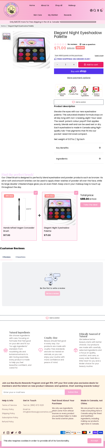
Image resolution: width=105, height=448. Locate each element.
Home (32, 5)
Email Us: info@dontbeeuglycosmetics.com (37, 410)
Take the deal (90, 204)
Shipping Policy (8, 413)
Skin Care (38, 15)
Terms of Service (9, 405)
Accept (94, 440)
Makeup (72, 5)
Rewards (67, 15)
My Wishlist (53, 15)
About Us (45, 5)
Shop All (58, 5)
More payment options (78, 77)
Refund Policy (8, 421)
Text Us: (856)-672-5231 (33, 405)
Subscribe (73, 392)
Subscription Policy (10, 417)
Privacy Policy (8, 409)
